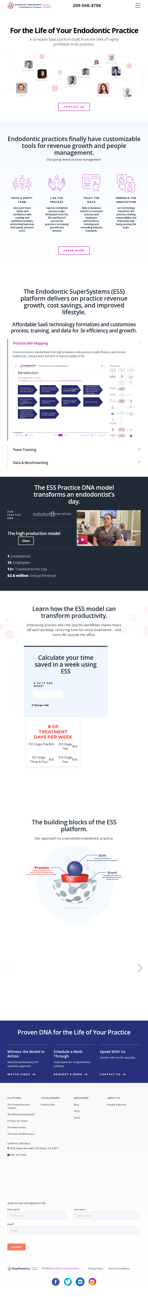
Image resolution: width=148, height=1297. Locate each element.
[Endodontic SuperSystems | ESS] (29, 5)
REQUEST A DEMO (68, 1074)
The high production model (33, 533)
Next (140, 968)
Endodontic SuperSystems (64, 1268)
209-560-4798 (87, 5)
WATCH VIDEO (18, 1074)
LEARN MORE (74, 250)
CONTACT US (74, 106)
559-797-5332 (18, 1155)
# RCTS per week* (43, 684)
